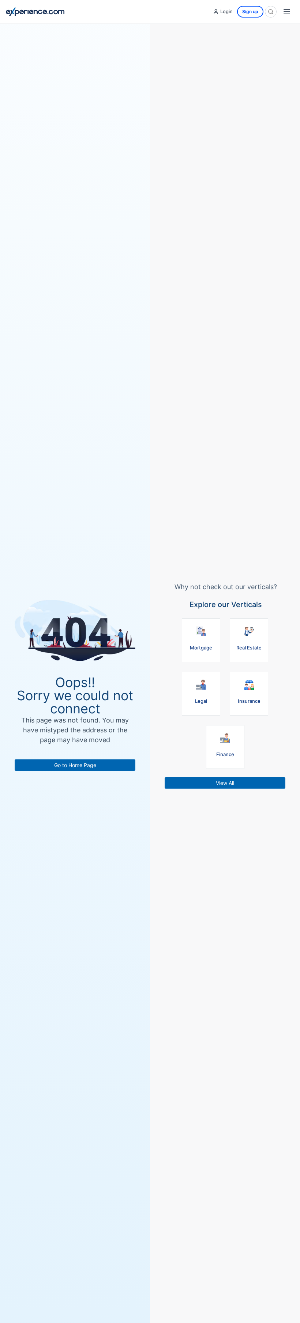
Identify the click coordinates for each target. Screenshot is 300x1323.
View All (225, 783)
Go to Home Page (75, 765)
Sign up (250, 11)
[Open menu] (287, 11)
